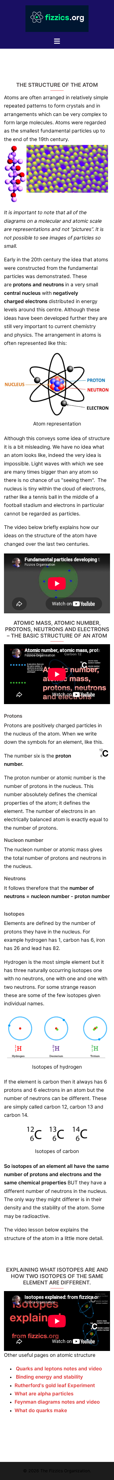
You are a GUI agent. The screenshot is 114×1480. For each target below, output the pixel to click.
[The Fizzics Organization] (57, 18)
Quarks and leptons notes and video (59, 1369)
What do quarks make (41, 1410)
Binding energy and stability (49, 1377)
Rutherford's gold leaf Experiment (55, 1385)
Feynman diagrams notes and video (57, 1402)
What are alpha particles (44, 1394)
